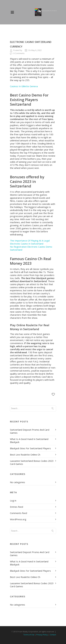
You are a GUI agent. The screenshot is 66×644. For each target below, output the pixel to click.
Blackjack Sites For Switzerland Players (30, 448)
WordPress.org (18, 519)
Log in (13, 500)
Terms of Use (28, 634)
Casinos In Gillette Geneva (24, 86)
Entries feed (16, 506)
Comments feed (18, 513)
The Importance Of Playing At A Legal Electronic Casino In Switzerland (30, 242)
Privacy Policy (42, 634)
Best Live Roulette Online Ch (25, 454)
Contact (53, 634)
